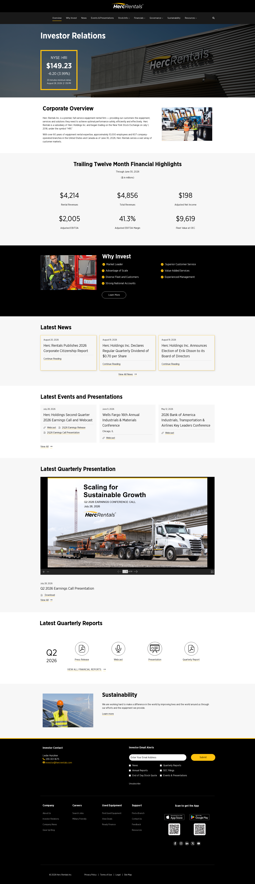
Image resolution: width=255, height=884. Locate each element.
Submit (203, 757)
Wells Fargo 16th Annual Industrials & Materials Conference (120, 420)
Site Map (128, 875)
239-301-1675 (52, 759)
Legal (118, 875)
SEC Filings (168, 770)
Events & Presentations (175, 775)
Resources (140, 830)
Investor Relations (53, 819)
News (135, 765)
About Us (50, 813)
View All (44, 446)
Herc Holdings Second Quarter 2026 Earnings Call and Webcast (68, 417)
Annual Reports (140, 770)
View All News (125, 374)
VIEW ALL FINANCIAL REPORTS (84, 669)
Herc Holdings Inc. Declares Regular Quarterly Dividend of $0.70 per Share (126, 350)
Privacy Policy (90, 875)
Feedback (140, 825)
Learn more (108, 713)
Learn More (114, 294)
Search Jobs (81, 813)
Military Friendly (82, 819)
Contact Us (140, 819)
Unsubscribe (134, 783)
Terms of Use (106, 875)
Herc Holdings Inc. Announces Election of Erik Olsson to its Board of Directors (184, 350)
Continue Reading (52, 358)
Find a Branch (142, 813)
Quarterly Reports (172, 765)
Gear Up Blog (52, 830)
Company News (53, 825)
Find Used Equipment (112, 813)
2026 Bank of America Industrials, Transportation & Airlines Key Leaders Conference (185, 420)
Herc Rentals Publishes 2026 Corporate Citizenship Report (66, 348)
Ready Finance (112, 825)
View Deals (110, 819)
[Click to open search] (213, 18)
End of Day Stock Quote (144, 775)
